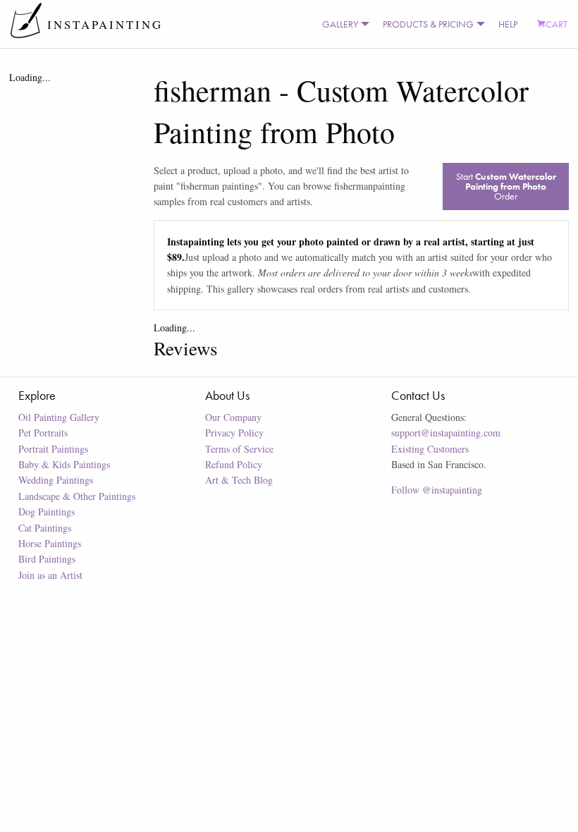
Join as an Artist (50, 575)
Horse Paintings (49, 543)
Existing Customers (430, 448)
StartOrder (506, 186)
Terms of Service (239, 448)
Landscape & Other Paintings (76, 496)
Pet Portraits (43, 432)
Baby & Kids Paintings (64, 464)
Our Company (233, 417)
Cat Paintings (44, 527)
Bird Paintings (46, 558)
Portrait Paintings (53, 448)
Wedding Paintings (55, 480)
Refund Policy (233, 464)
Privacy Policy (234, 432)
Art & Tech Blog (239, 480)
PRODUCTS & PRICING (428, 24)
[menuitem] (342, 24)
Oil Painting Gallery (58, 417)
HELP (507, 24)
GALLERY (340, 24)
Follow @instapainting (436, 489)
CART (556, 24)
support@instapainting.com (445, 432)
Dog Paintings (46, 511)
